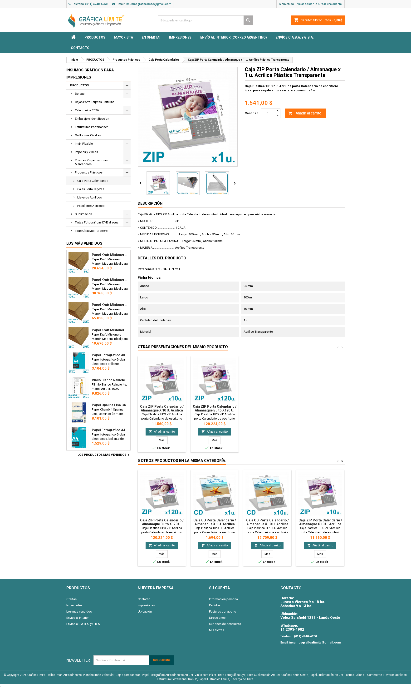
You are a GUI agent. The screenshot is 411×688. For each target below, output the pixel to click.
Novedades (74, 605)
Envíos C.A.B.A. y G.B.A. (295, 37)
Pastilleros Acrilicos (90, 206)
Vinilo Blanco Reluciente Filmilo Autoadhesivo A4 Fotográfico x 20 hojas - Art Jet (110, 380)
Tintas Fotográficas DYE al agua (96, 222)
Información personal (224, 599)
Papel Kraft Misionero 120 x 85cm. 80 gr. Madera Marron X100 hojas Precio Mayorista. (110, 254)
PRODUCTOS (94, 37)
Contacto (80, 48)
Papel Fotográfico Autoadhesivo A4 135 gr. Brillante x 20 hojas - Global (110, 355)
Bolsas (79, 93)
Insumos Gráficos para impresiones (90, 73)
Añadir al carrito (305, 113)
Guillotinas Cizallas (88, 135)
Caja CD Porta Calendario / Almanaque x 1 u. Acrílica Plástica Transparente (214, 524)
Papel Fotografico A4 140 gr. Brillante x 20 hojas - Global (110, 430)
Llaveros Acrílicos (89, 197)
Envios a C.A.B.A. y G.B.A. (83, 624)
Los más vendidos (84, 243)
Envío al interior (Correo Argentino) (233, 37)
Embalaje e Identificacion (92, 118)
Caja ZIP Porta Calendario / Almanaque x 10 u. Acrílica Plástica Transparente (162, 410)
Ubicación (145, 611)
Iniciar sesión (305, 4)
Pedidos (214, 605)
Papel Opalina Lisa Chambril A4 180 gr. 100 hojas (110, 405)
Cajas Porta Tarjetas (90, 189)
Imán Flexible (84, 143)
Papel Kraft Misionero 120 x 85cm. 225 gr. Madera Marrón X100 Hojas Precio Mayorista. (110, 304)
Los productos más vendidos (104, 455)
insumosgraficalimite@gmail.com (148, 4)
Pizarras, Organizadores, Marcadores (91, 162)
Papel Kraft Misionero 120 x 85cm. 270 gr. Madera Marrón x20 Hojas (110, 330)
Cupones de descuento (225, 624)
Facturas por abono (222, 611)
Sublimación (83, 214)
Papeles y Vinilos (86, 152)
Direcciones (217, 617)
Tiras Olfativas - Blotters (91, 231)
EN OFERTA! (151, 37)
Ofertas (71, 599)
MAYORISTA (123, 37)
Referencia (146, 269)
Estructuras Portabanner (91, 127)
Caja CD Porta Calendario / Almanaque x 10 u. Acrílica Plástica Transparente (267, 524)
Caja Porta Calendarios (92, 181)
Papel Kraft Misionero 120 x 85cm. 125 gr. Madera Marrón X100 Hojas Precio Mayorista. (110, 279)
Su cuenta (219, 588)
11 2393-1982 (292, 629)
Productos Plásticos (89, 172)
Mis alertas (216, 630)
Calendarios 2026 (87, 110)
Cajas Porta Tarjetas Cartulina (94, 102)
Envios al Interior (77, 617)
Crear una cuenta (330, 4)
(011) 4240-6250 (96, 4)
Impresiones (180, 37)
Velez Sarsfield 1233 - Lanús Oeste (310, 617)
